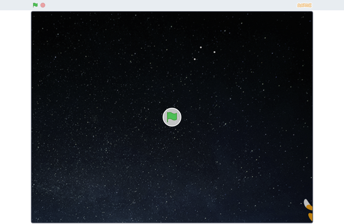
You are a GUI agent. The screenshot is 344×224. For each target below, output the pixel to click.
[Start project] (35, 5)
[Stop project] (43, 5)
